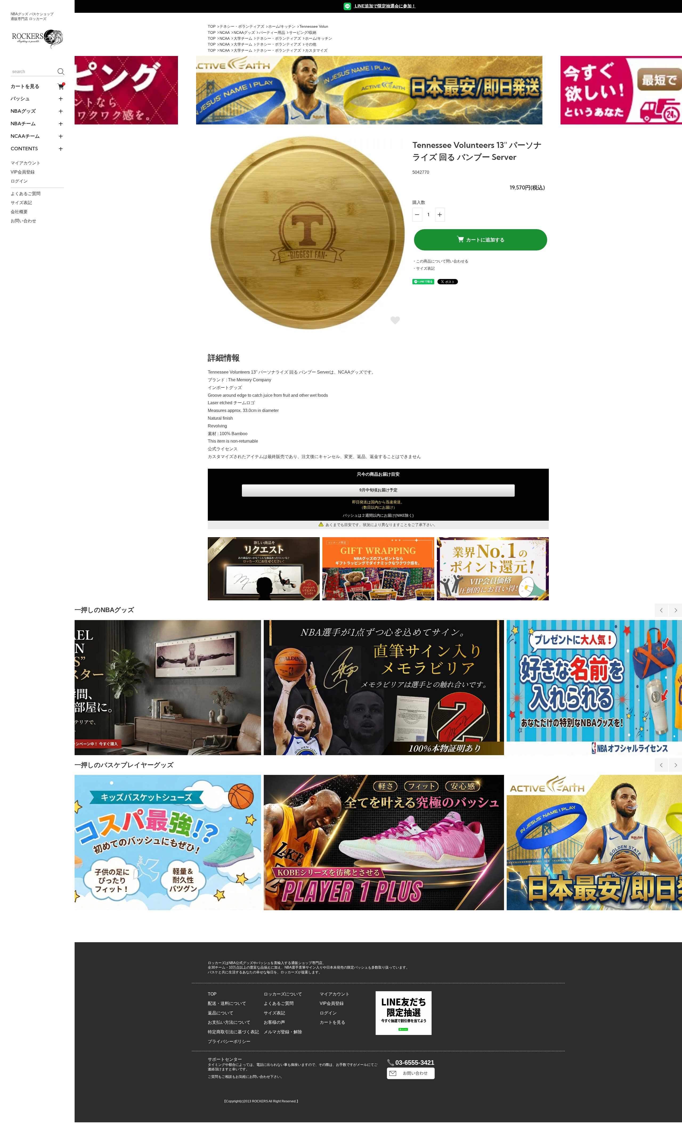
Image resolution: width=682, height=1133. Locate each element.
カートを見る (37, 86)
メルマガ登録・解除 (283, 1032)
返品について (220, 1013)
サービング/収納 (302, 32)
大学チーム (243, 38)
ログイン (19, 181)
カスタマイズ (316, 50)
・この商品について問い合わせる (440, 261)
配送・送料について (227, 1003)
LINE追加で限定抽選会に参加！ (385, 6)
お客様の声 (274, 1022)
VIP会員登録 (23, 172)
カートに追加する (485, 240)
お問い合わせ (23, 220)
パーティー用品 (272, 32)
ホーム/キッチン (281, 26)
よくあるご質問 (25, 193)
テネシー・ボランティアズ (242, 26)
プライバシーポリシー (229, 1041)
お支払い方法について (229, 1022)
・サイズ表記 (423, 268)
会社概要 (19, 211)
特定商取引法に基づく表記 (233, 1032)
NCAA (225, 32)
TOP (212, 26)
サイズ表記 (21, 202)
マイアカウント (25, 163)
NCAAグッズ (244, 32)
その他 (310, 44)
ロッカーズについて (283, 994)
